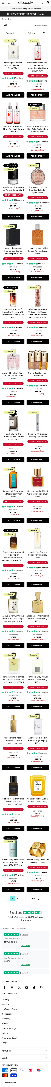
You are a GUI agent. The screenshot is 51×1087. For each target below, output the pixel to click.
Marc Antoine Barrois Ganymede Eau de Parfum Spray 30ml (13, 741)
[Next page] (38, 898)
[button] (9, 3)
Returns (5, 1004)
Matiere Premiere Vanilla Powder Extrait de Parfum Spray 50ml (13, 802)
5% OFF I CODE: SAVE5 (13, 73)
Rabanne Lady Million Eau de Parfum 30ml (38, 861)
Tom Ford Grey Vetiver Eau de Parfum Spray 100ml (38, 680)
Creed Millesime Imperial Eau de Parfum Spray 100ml (38, 619)
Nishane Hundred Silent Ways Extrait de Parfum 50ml (37, 494)
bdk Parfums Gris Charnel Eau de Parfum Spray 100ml (13, 437)
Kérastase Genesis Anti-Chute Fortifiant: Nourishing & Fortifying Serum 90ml (38, 66)
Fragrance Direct (9, 1038)
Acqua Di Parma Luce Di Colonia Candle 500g (37, 800)
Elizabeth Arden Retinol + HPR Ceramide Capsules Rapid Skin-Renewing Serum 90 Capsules (38, 313)
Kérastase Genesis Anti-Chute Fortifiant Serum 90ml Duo (13, 129)
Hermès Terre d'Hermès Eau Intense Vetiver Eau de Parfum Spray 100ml (13, 680)
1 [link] (12, 899)
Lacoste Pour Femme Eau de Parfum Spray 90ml (37, 555)
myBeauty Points (9, 1009)
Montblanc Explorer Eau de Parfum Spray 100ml (13, 188)
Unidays (5, 1033)
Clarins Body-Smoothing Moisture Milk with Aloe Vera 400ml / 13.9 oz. (13, 862)
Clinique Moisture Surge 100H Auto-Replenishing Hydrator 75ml (37, 129)
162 (33, 899)
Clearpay (6, 1018)
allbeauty (12, 1083)
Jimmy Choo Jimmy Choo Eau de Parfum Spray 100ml (37, 190)
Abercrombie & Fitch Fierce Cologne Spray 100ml (37, 741)
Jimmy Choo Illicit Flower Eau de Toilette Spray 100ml (13, 376)
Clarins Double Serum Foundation (37, 374)
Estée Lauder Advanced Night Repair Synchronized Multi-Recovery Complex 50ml (13, 556)
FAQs (4, 1042)
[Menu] (3, 3)
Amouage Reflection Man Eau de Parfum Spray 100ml (13, 65)
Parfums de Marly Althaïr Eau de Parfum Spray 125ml (38, 251)
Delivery (5, 999)
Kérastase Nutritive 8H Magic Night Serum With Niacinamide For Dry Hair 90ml (13, 313)
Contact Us (7, 1014)
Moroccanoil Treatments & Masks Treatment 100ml (13, 494)
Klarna (5, 1023)
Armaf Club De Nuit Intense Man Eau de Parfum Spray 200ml (13, 251)
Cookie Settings (9, 1028)
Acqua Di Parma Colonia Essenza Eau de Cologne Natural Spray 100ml (13, 619)
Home (4, 19)
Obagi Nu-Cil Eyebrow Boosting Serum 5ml (37, 435)
